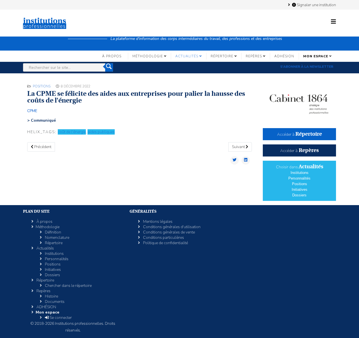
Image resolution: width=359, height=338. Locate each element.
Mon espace (315, 56)
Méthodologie (147, 56)
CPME (32, 111)
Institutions (300, 173)
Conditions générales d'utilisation (171, 227)
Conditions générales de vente (168, 232)
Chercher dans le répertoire (68, 285)
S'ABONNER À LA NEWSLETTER (306, 66)
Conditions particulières (163, 237)
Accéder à (299, 134)
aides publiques (101, 132)
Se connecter (60, 317)
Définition (52, 232)
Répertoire (222, 56)
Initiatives (299, 189)
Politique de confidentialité (165, 243)
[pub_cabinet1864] (299, 101)
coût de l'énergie (72, 132)
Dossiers (299, 195)
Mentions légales (157, 221)
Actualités (186, 56)
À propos (111, 56)
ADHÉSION (284, 56)
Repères (254, 56)
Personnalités (299, 178)
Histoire (51, 296)
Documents (54, 301)
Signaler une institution (316, 4)
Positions (41, 86)
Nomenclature (56, 237)
